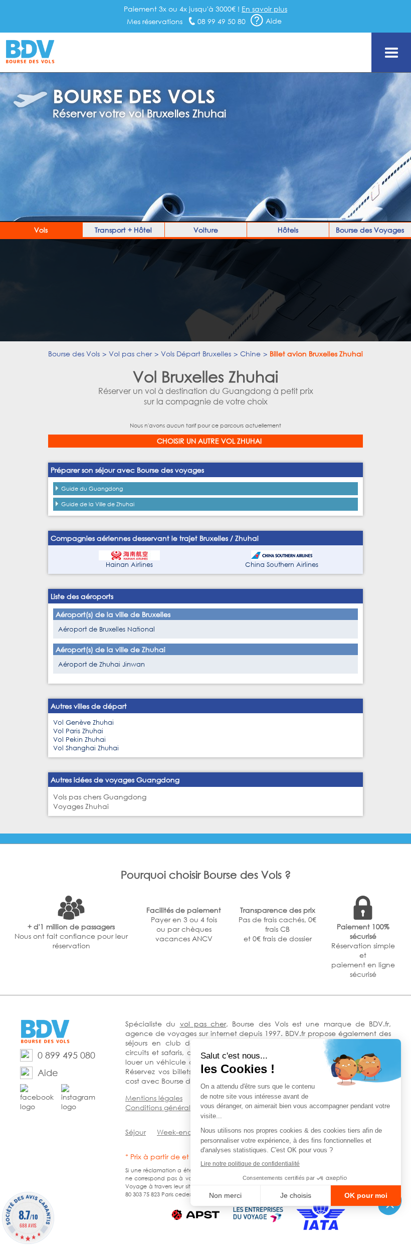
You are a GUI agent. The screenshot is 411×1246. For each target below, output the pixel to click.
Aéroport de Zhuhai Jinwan (101, 664)
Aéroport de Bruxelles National (106, 629)
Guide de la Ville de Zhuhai (97, 504)
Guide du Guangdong (92, 489)
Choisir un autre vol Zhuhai (209, 441)
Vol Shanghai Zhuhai (86, 748)
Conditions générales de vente (178, 1107)
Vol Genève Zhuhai (83, 722)
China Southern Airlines (281, 564)
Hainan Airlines (129, 564)
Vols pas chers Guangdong (99, 796)
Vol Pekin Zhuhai (79, 739)
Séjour (135, 1132)
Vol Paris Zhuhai (78, 731)
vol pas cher (203, 1023)
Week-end (174, 1132)
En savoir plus (264, 9)
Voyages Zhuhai (81, 806)
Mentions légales (153, 1098)
